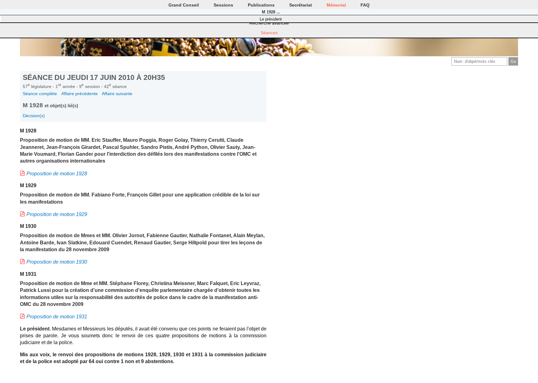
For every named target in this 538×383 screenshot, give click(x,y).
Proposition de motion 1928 (56, 173)
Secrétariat (300, 4)
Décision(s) (34, 115)
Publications (261, 4)
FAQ (365, 4)
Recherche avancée (269, 23)
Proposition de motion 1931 (56, 316)
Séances (269, 32)
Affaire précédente (79, 93)
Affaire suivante (117, 93)
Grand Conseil (183, 4)
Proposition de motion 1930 (56, 262)
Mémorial (336, 4)
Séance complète (40, 93)
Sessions (223, 4)
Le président (271, 19)
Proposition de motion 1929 (56, 214)
